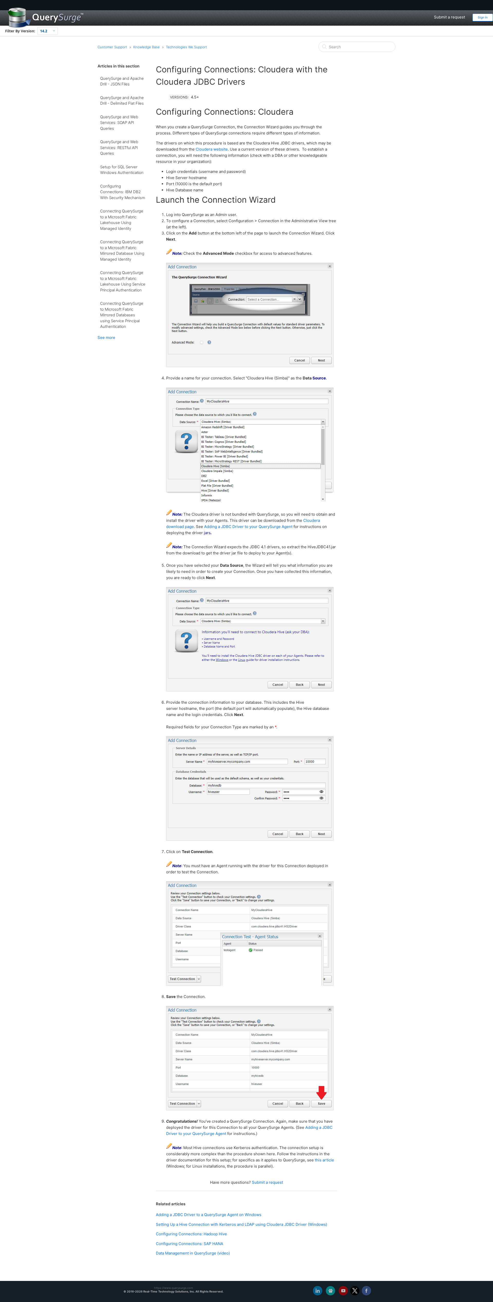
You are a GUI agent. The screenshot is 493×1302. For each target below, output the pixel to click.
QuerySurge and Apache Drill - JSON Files (122, 81)
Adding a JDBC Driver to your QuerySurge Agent (248, 526)
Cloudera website (212, 149)
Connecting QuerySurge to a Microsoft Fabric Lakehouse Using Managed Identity (121, 220)
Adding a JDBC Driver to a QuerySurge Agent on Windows (208, 1214)
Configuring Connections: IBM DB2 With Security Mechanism (122, 192)
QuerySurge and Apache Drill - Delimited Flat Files (122, 100)
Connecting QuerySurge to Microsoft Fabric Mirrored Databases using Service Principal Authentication (121, 315)
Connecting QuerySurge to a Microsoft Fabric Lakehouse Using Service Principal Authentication (122, 281)
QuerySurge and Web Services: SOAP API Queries (119, 122)
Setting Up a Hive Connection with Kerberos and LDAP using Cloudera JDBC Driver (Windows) (241, 1224)
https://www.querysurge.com (173, 1288)
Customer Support (112, 47)
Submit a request (449, 17)
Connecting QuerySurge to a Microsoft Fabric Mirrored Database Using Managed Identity (122, 250)
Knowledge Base (146, 47)
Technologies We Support (186, 47)
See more (106, 337)
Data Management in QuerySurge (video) (193, 1253)
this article (324, 1160)
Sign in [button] (483, 17)
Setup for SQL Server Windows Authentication (122, 169)
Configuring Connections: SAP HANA (189, 1243)
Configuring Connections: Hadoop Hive (191, 1233)
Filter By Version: (20, 30)
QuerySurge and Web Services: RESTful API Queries (119, 147)
